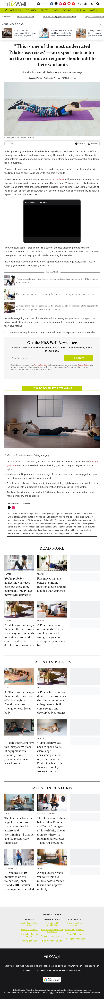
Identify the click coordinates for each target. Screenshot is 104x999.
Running (80, 10)
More (93, 10)
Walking (67, 10)
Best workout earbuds (52, 941)
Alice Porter (36, 78)
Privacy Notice (83, 365)
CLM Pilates (58, 179)
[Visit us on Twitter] (56, 3)
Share (11, 144)
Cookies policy (91, 966)
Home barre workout (25, 17)
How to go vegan (29, 941)
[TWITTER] (10, 507)
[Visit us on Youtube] (69, 3)
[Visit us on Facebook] (51, 3)
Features (72, 78)
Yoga (55, 10)
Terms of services (41, 365)
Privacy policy (75, 966)
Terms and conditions (55, 966)
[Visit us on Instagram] (60, 3)
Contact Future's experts (29, 966)
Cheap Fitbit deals (74, 934)
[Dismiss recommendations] (100, 24)
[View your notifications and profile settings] (91, 3)
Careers (27, 971)
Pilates (44, 10)
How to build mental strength (29, 935)
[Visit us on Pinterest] (64, 3)
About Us (9, 966)
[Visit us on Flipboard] (73, 3)
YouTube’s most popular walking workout (59, 17)
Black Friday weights (74, 930)
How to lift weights (29, 930)
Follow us (81, 144)
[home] (6, 10)
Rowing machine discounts (74, 924)
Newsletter (94, 144)
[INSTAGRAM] (14, 507)
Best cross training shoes (52, 936)
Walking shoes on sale (75, 939)
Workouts (15, 10)
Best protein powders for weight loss (52, 931)
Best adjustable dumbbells (52, 924)
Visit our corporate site (82, 990)
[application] (52, 221)
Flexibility (31, 10)
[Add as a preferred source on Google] (52, 980)
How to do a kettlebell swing (29, 924)
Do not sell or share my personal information (57, 971)
